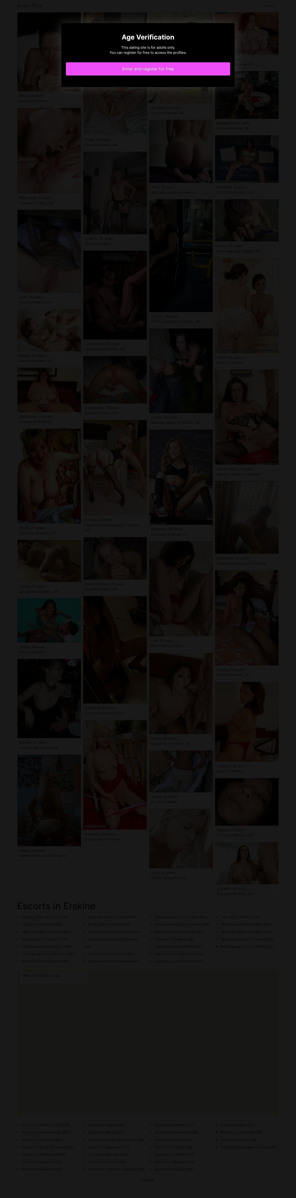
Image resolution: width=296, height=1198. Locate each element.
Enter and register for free (148, 68)
